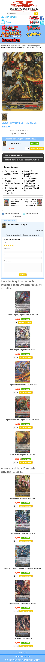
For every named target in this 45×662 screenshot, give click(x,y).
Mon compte (11, 17)
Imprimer (18, 216)
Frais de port (22, 656)
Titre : (5, 255)
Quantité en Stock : (18, 134)
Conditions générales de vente (22, 660)
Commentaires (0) (9, 221)
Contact (22, 652)
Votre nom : (7, 249)
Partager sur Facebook (12, 214)
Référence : (14, 131)
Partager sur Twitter (32, 214)
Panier (9, 22)
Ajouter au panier (37, 148)
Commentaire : (8, 261)
